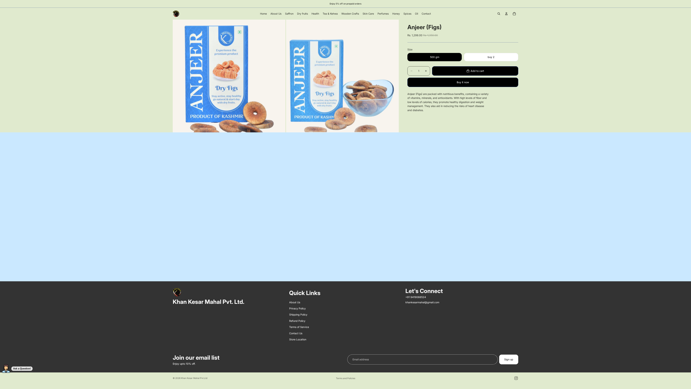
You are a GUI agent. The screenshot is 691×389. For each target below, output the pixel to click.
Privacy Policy (297, 308)
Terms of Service (299, 326)
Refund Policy (297, 320)
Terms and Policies (345, 378)
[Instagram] (516, 378)
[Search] (499, 14)
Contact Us (295, 333)
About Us (294, 302)
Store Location (297, 339)
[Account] (506, 14)
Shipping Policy (298, 314)
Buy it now (463, 82)
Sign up (508, 359)
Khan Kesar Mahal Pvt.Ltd (194, 378)
